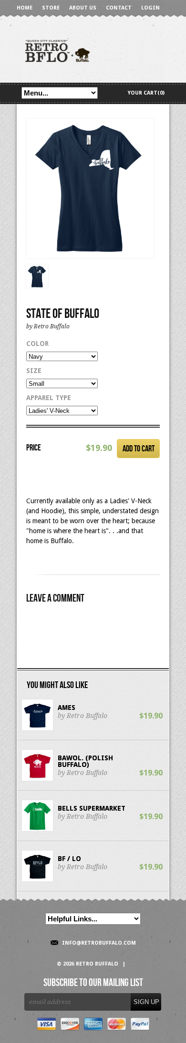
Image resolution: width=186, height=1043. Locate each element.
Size (33, 370)
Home (24, 8)
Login (150, 8)
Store (51, 8)
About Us (82, 8)
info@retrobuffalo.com (99, 943)
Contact (119, 8)
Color (37, 343)
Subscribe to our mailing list (93, 983)
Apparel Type (48, 397)
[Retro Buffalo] (93, 50)
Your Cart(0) (146, 93)
